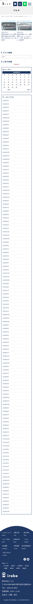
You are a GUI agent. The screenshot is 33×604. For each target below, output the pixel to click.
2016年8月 (6, 491)
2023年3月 (6, 221)
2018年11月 (6, 401)
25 (20, 84)
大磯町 (5, 568)
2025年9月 (6, 124)
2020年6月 (6, 335)
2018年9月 (6, 408)
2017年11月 (6, 442)
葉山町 (27, 565)
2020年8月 (6, 328)
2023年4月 (6, 218)
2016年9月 (6, 487)
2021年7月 (6, 290)
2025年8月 (6, 128)
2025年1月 (6, 149)
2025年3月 (6, 145)
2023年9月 (6, 200)
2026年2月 (6, 111)
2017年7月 (6, 456)
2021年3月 (6, 304)
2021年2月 (6, 307)
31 (16, 87)
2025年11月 (6, 121)
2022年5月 (6, 256)
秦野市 (18, 568)
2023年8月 (6, 204)
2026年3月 (6, 107)
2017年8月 (6, 452)
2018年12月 (6, 397)
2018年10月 (6, 404)
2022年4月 (6, 259)
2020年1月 (6, 352)
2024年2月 (6, 183)
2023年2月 (6, 225)
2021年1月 (6, 311)
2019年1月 (6, 394)
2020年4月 (6, 342)
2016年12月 (6, 477)
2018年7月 (6, 415)
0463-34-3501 (12, 588)
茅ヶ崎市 (6, 565)
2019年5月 (6, 380)
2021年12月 (6, 273)
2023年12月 (6, 190)
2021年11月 (6, 276)
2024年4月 (6, 176)
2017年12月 (6, 439)
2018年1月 (6, 435)
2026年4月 (6, 104)
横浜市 (12, 568)
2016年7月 (6, 494)
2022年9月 (6, 242)
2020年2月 (6, 349)
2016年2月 (6, 508)
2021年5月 (6, 297)
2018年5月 (6, 421)
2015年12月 (6, 511)
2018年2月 (6, 432)
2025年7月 (6, 131)
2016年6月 (6, 497)
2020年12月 (6, 314)
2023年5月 (6, 214)
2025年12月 (6, 118)
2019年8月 (6, 370)
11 (20, 80)
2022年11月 (6, 235)
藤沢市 (13, 565)
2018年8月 (6, 411)
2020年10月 (6, 321)
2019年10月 (6, 363)
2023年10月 (6, 197)
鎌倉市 (24, 568)
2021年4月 (6, 301)
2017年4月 (6, 466)
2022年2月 (6, 266)
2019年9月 (6, 366)
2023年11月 (6, 193)
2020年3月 (6, 345)
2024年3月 (6, 180)
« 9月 (8, 89)
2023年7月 (6, 207)
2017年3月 (6, 470)
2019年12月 (6, 356)
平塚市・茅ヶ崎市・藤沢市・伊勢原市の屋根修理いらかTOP (14, 16)
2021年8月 (6, 287)
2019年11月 (6, 359)
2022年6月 (6, 252)
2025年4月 (6, 142)
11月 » (29, 89)
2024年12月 (6, 152)
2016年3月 (6, 504)
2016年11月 (6, 480)
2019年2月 (6, 390)
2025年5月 (6, 138)
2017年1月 (6, 473)
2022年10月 (6, 238)
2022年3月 (6, 263)
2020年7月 (6, 332)
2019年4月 (6, 383)
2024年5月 (6, 173)
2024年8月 (6, 166)
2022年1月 (6, 269)
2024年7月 (6, 169)
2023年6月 (6, 211)
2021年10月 (6, 280)
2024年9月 (6, 162)
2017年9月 (6, 449)
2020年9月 (6, 325)
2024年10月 (6, 159)
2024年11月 (6, 156)
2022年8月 (6, 245)
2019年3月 (6, 387)
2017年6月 (6, 459)
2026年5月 (6, 100)
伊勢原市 (20, 565)
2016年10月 (6, 484)
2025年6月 (6, 135)
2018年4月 (6, 425)
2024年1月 (6, 187)
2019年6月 (6, 377)
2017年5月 (6, 463)
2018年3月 (6, 428)
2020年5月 (6, 339)
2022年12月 (6, 231)
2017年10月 (6, 446)
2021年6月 (6, 294)
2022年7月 (6, 249)
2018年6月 (6, 418)
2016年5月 (6, 501)
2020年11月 (6, 318)
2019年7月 (6, 373)
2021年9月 (6, 283)
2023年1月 (6, 228)
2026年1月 (6, 114)
